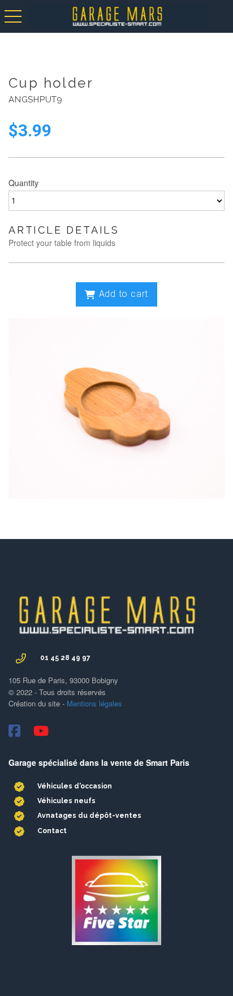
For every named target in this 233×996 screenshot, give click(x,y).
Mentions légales (93, 703)
